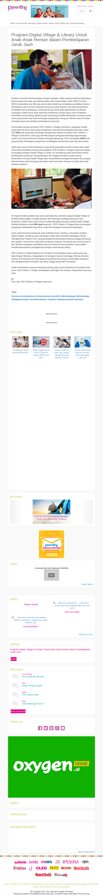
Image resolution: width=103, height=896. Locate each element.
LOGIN (90, 6)
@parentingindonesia (86, 852)
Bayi (67, 23)
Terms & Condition (61, 886)
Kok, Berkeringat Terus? (32, 704)
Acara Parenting (77, 23)
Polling (14, 644)
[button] (16, 512)
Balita (62, 23)
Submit (14, 659)
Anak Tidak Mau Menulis (33, 677)
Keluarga (32, 23)
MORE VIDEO (87, 584)
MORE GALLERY (86, 635)
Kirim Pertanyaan (18, 711)
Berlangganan (84, 884)
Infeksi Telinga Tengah (32, 686)
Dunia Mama (42, 23)
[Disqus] (51, 391)
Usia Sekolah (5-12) (39, 884)
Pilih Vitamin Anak (30, 695)
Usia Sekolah (21, 23)
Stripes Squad (31, 604)
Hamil (56, 23)
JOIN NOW (81, 6)
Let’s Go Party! (72, 612)
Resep (51, 23)
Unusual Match (30, 626)
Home (12, 23)
